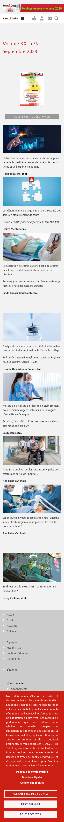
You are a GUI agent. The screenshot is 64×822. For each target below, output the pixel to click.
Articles (11, 620)
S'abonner (35, 18)
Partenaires (13, 658)
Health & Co (14, 647)
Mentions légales (32, 777)
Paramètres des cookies (30, 793)
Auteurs (11, 631)
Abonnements (19, 689)
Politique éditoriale (18, 653)
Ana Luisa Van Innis (14, 480)
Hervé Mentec (11, 229)
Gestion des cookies (32, 782)
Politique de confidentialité (32, 771)
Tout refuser (30, 803)
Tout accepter (30, 814)
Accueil (11, 614)
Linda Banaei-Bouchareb (17, 293)
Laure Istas (9, 432)
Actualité (12, 625)
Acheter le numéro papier (32, 116)
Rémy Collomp (12, 598)
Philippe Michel (12, 173)
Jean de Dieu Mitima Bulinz (19, 369)
